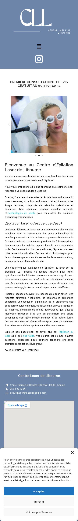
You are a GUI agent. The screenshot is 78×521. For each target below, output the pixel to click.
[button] (72, 452)
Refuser (39, 502)
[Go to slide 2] (39, 155)
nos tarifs (28, 336)
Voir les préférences (39, 512)
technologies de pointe (22, 213)
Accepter (39, 491)
